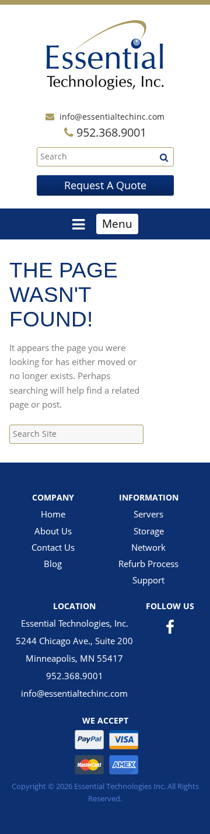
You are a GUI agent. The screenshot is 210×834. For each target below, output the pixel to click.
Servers (148, 514)
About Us (53, 531)
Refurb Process (148, 563)
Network (148, 547)
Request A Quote (105, 185)
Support (148, 580)
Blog (53, 563)
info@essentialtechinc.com (112, 116)
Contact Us (53, 547)
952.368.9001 (74, 676)
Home (53, 514)
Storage (149, 531)
